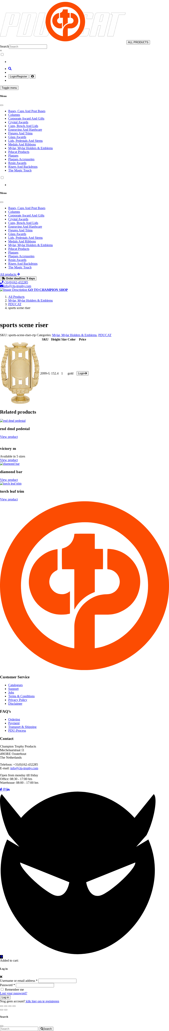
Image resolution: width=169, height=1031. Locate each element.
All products (8, 274)
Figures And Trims (20, 133)
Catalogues (15, 685)
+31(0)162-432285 (15, 282)
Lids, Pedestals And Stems (25, 140)
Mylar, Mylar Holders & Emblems (30, 148)
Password (7, 985)
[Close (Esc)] (14, 1006)
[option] (88, 62)
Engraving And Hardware (25, 129)
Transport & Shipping (22, 727)
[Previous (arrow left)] (1, 1009)
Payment (14, 723)
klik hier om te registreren (42, 1001)
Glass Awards (17, 137)
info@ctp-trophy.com (17, 286)
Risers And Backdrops (23, 166)
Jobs (11, 692)
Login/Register (18, 76)
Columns (14, 115)
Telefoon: (6, 764)
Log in (5, 997)
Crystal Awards (18, 122)
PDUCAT (104, 335)
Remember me (14, 989)
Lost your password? (13, 993)
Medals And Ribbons (22, 144)
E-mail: (4, 768)
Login (81, 373)
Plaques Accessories (21, 159)
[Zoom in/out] (1, 1006)
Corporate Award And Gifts (26, 118)
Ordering (14, 719)
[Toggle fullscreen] (5, 1006)
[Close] (1, 105)
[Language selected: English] (84, 58)
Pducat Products (18, 152)
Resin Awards (17, 163)
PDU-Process (17, 730)
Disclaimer (15, 703)
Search (4, 46)
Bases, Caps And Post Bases (26, 111)
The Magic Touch (20, 170)
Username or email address (19, 980)
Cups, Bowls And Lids (23, 126)
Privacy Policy (17, 700)
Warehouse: (7, 782)
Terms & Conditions (21, 696)
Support (13, 688)
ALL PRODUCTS (138, 42)
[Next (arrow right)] (5, 1009)
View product (9, 437)
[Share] (10, 1006)
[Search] (10, 68)
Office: (4, 779)
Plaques (13, 155)
